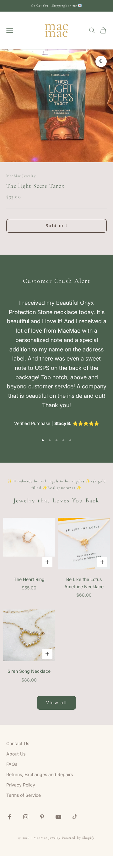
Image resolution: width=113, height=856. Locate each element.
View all (56, 702)
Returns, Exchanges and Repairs (39, 774)
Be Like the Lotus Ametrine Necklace (84, 583)
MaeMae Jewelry (21, 176)
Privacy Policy (20, 784)
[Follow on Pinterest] (42, 817)
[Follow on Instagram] (26, 817)
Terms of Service (23, 795)
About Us (15, 753)
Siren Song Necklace (29, 671)
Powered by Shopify (78, 838)
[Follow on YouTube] (58, 817)
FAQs (11, 764)
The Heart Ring (29, 579)
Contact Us (17, 743)
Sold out (56, 225)
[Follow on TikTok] (75, 817)
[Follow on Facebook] (9, 817)
